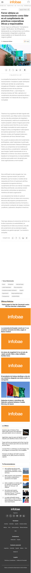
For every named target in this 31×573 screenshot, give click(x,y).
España (21, 290)
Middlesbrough (26, 5)
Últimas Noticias (23, 527)
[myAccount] (28, 2)
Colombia (11, 523)
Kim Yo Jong (19, 5)
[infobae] (15, 2)
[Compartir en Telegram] (20, 70)
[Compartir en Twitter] (13, 70)
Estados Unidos (23, 523)
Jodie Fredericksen (6, 287)
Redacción (13, 539)
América (6, 523)
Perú (9, 527)
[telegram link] (20, 516)
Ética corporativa (18, 287)
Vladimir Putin (9, 5)
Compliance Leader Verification (9, 290)
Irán (14, 5)
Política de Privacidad (22, 560)
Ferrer (3, 284)
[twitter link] (10, 516)
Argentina (6, 548)
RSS (15, 531)
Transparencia (5, 296)
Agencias (3, 9)
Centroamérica (15, 527)
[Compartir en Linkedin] (16, 70)
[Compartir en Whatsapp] (6, 70)
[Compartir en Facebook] (9, 70)
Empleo (18, 539)
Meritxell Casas (19, 284)
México (5, 527)
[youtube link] (17, 516)
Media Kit (15, 551)
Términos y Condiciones (9, 560)
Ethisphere (10, 284)
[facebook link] (7, 516)
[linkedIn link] (24, 516)
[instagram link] (14, 516)
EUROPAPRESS (15, 296)
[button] (2, 2)
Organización (5, 293)
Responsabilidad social (17, 293)
